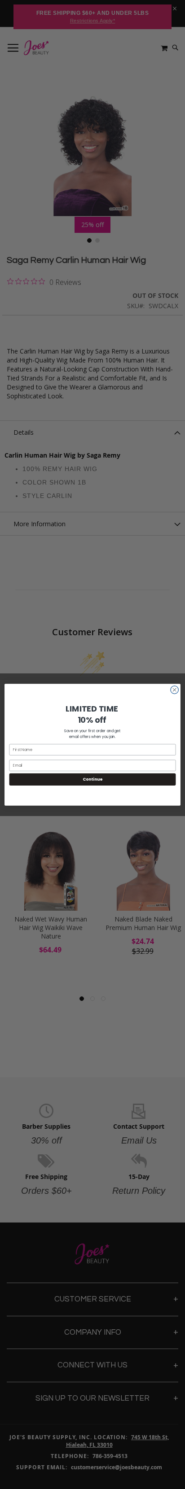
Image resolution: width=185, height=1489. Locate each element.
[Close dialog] (174, 690)
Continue (92, 779)
